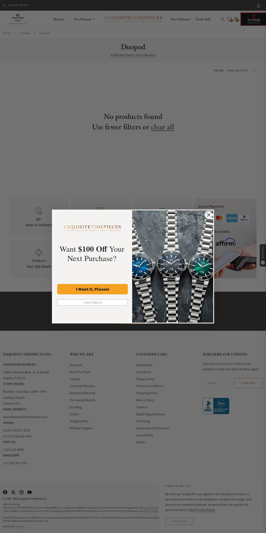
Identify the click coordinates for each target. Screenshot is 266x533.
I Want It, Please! (92, 289)
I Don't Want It (92, 302)
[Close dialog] (208, 214)
